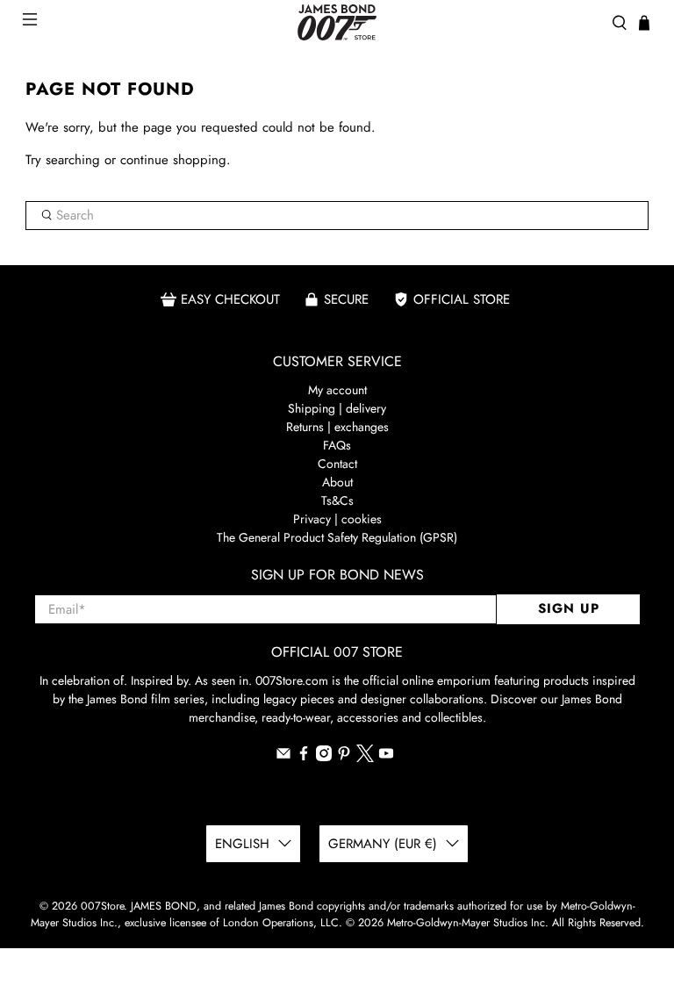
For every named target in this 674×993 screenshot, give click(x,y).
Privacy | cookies (337, 519)
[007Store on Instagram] (324, 757)
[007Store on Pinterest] (344, 757)
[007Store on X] (365, 757)
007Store (102, 906)
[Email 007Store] (283, 757)
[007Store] (337, 22)
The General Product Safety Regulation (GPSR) (337, 537)
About (337, 482)
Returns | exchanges (337, 426)
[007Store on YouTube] (386, 757)
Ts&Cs (337, 500)
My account (337, 390)
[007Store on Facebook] (304, 757)
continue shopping (173, 159)
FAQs (337, 445)
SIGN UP (568, 608)
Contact (337, 463)
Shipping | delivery (337, 408)
